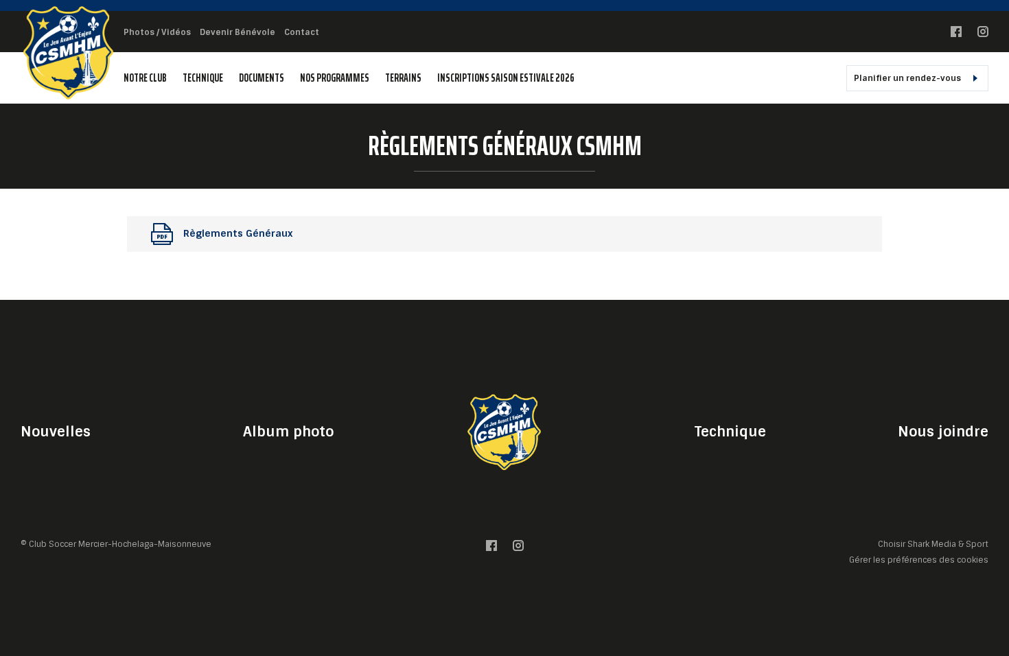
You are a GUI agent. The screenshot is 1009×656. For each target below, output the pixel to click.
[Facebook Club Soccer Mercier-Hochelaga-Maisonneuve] (956, 34)
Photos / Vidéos (157, 32)
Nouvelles (56, 432)
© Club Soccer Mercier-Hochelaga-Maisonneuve (116, 544)
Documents (261, 77)
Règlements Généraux (237, 233)
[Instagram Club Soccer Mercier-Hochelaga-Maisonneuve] (982, 34)
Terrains (403, 77)
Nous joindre (943, 432)
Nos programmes (334, 77)
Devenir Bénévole (237, 32)
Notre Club (145, 77)
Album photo (288, 432)
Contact (301, 32)
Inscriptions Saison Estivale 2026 (506, 77)
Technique (203, 77)
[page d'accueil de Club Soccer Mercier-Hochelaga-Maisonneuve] (69, 51)
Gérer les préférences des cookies (918, 559)
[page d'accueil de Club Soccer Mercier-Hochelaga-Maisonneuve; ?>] (504, 431)
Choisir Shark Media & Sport (933, 544)
